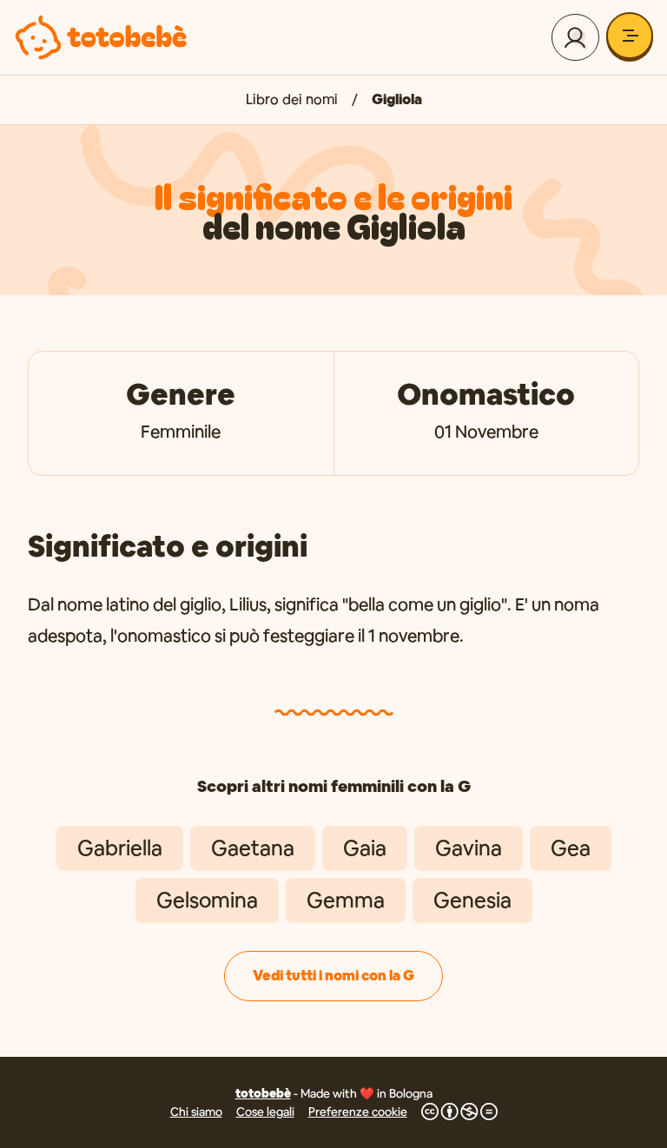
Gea (571, 848)
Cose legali (265, 1111)
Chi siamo (196, 1111)
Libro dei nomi (292, 99)
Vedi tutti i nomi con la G (333, 976)
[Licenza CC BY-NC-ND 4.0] (459, 1111)
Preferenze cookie (357, 1111)
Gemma (346, 900)
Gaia (364, 848)
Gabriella (119, 848)
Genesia (472, 900)
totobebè (263, 1093)
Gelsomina (207, 900)
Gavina (468, 848)
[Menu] (629, 35)
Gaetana (252, 848)
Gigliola (397, 99)
